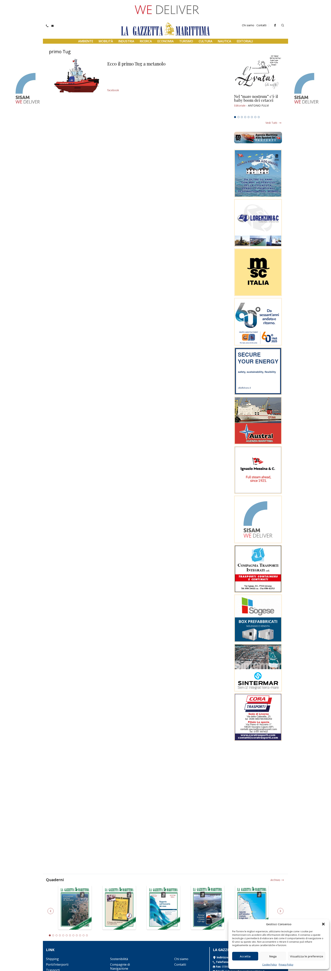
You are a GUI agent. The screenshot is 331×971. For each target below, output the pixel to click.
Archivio (275, 880)
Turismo (186, 41)
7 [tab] (255, 117)
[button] (323, 924)
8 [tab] (259, 117)
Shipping (52, 959)
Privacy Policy (286, 964)
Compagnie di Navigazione (120, 966)
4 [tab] (245, 117)
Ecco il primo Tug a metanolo (136, 64)
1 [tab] (235, 117)
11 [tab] (83, 935)
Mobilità (106, 41)
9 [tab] (77, 935)
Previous (51, 911)
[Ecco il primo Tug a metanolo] (76, 75)
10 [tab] (80, 935)
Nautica (224, 41)
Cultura (205, 41)
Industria (126, 41)
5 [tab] (249, 117)
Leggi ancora (258, 104)
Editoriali (245, 41)
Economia (165, 41)
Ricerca (146, 41)
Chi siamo (248, 25)
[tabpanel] (258, 104)
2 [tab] (238, 117)
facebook (113, 90)
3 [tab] (242, 117)
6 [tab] (252, 117)
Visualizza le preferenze (306, 956)
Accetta (245, 956)
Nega (273, 956)
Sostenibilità (119, 959)
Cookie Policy (269, 964)
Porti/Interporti (57, 964)
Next (280, 911)
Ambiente (85, 41)
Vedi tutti (271, 123)
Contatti (261, 25)
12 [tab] (87, 935)
